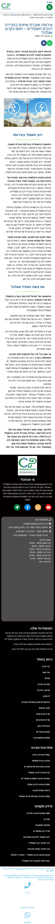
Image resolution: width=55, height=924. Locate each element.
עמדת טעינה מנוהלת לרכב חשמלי (34, 796)
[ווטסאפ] (27, 915)
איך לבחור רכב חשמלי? (39, 843)
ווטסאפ (27, 922)
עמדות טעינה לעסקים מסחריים (35, 778)
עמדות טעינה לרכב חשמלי (43, 15)
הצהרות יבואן (43, 726)
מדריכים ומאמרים (41, 831)
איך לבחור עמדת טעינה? (38, 849)
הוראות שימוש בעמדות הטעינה (35, 702)
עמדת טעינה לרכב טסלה (38, 784)
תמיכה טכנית (44, 684)
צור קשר (46, 672)
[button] (49, 43)
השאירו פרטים (27, 907)
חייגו (27, 892)
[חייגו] (27, 885)
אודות (47, 678)
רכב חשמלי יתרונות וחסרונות (36, 837)
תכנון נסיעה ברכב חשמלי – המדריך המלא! (30, 855)
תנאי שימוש (44, 708)
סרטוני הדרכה (43, 690)
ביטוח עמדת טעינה (41, 790)
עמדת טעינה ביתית (41, 755)
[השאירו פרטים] (27, 900)
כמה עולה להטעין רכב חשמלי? (36, 861)
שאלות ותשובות (42, 825)
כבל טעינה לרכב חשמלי (39, 772)
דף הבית (46, 666)
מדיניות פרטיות (43, 720)
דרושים (46, 696)
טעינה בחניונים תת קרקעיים (37, 766)
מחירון (47, 819)
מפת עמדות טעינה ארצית (38, 813)
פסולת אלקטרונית (42, 738)
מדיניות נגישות (43, 714)
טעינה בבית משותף (41, 760)
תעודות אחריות (43, 732)
